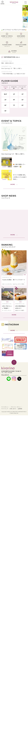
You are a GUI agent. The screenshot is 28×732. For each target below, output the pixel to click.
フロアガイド (7, 45)
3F (5, 100)
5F (22, 100)
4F (14, 100)
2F (22, 94)
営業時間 (2, 3)
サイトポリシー (5, 407)
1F (14, 94)
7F (14, 105)
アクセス (14, 51)
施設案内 (21, 45)
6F (5, 105)
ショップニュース (21, 36)
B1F (5, 94)
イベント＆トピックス (7, 36)
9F (5, 111)
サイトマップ (4, 408)
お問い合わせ (13, 408)
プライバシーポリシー (16, 407)
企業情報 (20, 408)
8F (22, 105)
